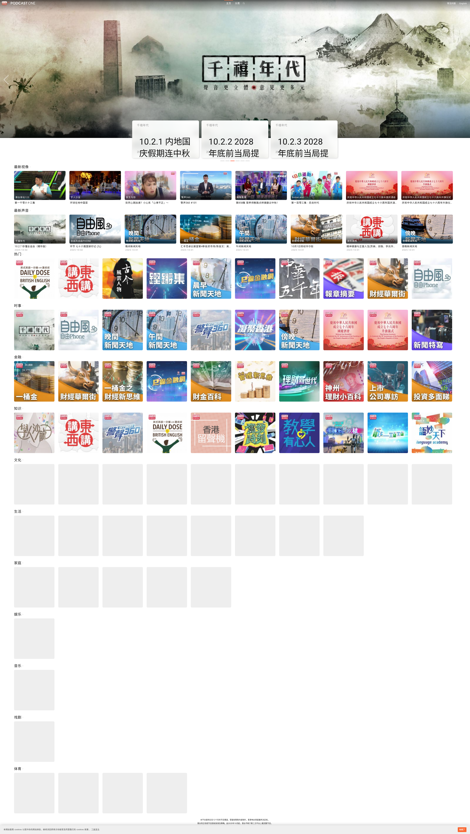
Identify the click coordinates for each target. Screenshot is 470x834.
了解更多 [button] (95, 829)
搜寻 (244, 3)
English (463, 3)
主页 (228, 3)
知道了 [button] (462, 830)
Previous (6, 79)
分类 (237, 3)
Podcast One (23, 3)
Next (464, 79)
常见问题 (451, 3)
